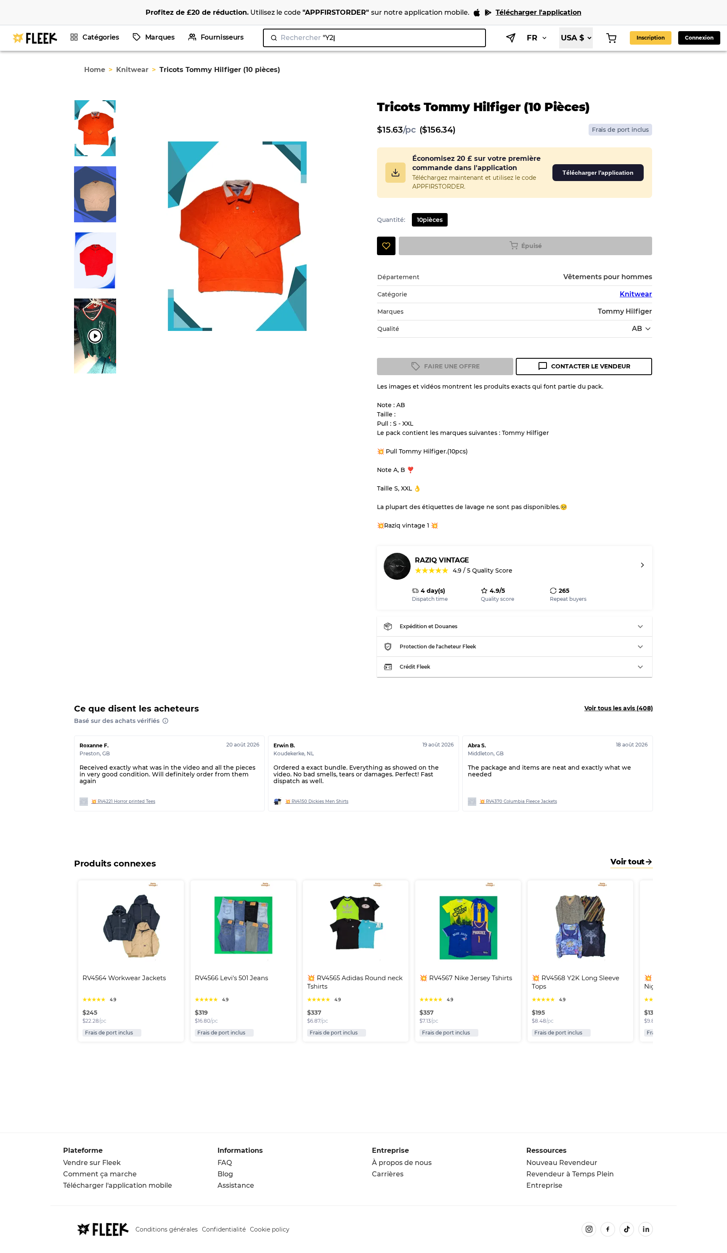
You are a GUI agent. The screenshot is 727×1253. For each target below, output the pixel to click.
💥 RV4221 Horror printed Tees (123, 801)
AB (637, 329)
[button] (514, 626)
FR (532, 38)
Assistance (236, 1185)
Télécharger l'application (598, 172)
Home (94, 70)
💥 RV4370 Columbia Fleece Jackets (518, 801)
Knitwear (132, 70)
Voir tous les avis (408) (618, 708)
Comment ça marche (100, 1174)
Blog (225, 1174)
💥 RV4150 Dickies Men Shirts (316, 801)
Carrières (387, 1174)
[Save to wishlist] (386, 246)
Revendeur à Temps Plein (570, 1174)
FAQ (225, 1163)
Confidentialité (224, 1229)
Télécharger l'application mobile (117, 1185)
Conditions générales (166, 1229)
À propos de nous (402, 1163)
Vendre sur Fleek (92, 1163)
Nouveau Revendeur (561, 1163)
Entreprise (544, 1185)
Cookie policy (269, 1229)
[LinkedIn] (645, 1229)
